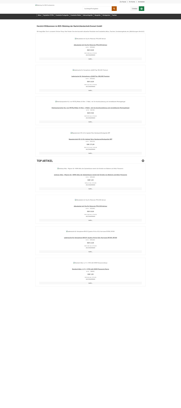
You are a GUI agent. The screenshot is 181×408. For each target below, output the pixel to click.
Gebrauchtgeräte (88, 15)
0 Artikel (134, 8)
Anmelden (141, 2)
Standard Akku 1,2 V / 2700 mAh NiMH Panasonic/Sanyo (90, 269)
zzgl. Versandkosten (90, 54)
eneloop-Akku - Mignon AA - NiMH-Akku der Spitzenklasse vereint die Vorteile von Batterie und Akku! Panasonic (90, 175)
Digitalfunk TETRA (48, 15)
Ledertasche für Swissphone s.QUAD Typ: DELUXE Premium (90, 76)
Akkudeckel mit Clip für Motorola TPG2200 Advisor (90, 45)
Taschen (114, 15)
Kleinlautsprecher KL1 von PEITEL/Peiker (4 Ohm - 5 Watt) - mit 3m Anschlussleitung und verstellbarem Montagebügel (90, 108)
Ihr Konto (132, 2)
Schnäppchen (106, 15)
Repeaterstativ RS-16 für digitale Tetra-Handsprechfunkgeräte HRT (90, 139)
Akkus (39, 15)
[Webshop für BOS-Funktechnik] (44, 5)
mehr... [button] (90, 59)
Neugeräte (97, 15)
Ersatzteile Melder (76, 15)
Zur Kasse (123, 2)
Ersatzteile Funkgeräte (62, 15)
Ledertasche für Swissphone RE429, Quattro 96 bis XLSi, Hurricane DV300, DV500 (90, 238)
